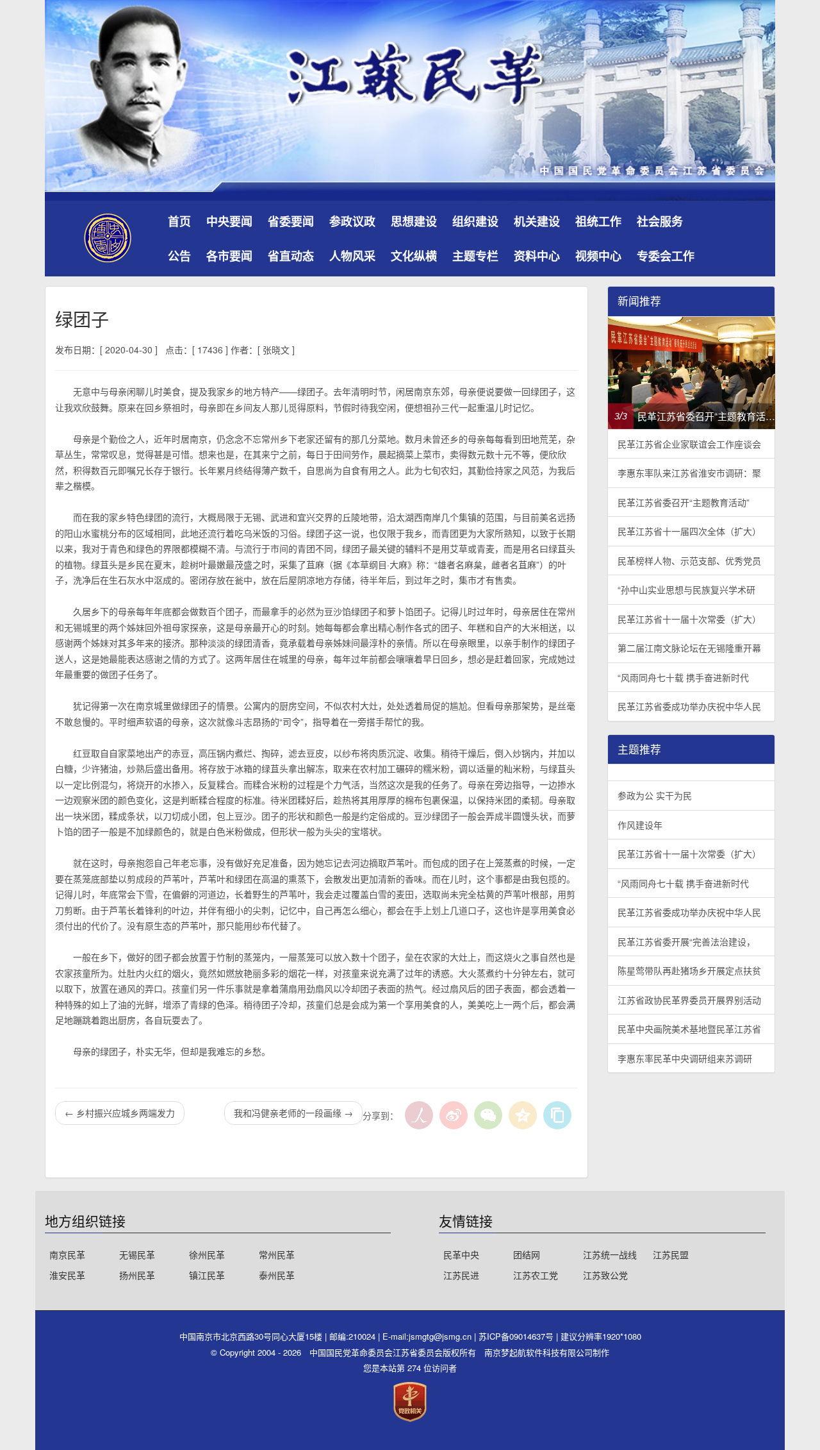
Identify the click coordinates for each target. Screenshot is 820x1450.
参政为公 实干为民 (655, 795)
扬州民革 (137, 1275)
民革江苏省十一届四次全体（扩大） (689, 531)
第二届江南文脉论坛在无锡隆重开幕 (689, 647)
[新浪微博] (453, 1115)
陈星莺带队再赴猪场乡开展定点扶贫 (689, 970)
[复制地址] (557, 1115)
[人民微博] (419, 1115)
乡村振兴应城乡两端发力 (120, 1112)
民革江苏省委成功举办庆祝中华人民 (689, 706)
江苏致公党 (605, 1275)
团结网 (526, 1254)
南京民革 (67, 1254)
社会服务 (660, 221)
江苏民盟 (671, 1254)
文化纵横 (414, 256)
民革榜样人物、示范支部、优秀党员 (689, 560)
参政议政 (352, 221)
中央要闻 (229, 221)
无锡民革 (137, 1254)
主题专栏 (475, 256)
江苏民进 (461, 1275)
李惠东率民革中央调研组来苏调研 (685, 1058)
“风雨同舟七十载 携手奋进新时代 (683, 677)
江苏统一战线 (610, 1254)
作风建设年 (640, 824)
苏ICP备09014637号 (517, 1336)
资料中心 (537, 256)
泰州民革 (277, 1275)
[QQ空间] (523, 1115)
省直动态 (291, 256)
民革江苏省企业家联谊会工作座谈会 (689, 443)
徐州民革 (207, 1254)
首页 (179, 221)
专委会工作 (665, 256)
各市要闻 (229, 256)
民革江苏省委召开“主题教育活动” (684, 502)
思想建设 (414, 221)
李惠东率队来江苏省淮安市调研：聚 (689, 472)
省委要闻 (291, 221)
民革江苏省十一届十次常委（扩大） (689, 618)
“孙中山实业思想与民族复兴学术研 (686, 589)
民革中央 (461, 1254)
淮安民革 (67, 1275)
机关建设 (537, 221)
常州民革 (277, 1254)
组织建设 (475, 221)
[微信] (488, 1115)
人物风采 (352, 256)
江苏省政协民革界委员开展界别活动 (689, 999)
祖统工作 (598, 221)
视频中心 (598, 256)
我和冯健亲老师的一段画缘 (293, 1112)
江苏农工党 (535, 1275)
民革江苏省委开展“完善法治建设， (686, 941)
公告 (179, 256)
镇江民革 (207, 1275)
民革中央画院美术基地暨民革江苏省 (689, 1028)
